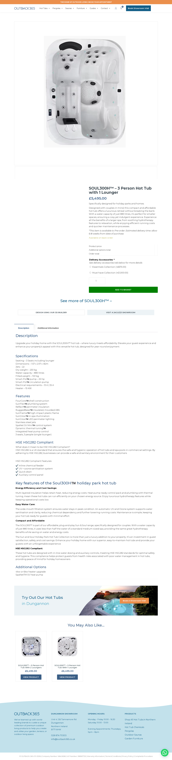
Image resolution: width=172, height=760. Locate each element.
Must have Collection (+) (110, 272)
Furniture (81, 8)
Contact (104, 8)
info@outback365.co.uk (63, 739)
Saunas (68, 8)
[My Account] (116, 8)
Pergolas (56, 8)
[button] (164, 752)
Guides (93, 8)
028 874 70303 (58, 735)
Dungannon (57, 723)
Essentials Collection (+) (109, 267)
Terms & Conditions (113, 756)
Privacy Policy (127, 756)
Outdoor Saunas (133, 735)
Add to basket (123, 289)
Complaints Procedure (143, 756)
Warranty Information (95, 756)
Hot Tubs (43, 8)
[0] (121, 8)
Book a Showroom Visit (134, 600)
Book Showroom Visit (138, 8)
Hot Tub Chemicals (134, 727)
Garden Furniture (134, 738)
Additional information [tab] (48, 328)
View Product (31, 677)
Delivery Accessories (101, 259)
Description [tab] (23, 328)
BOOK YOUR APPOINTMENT (100, 2)
